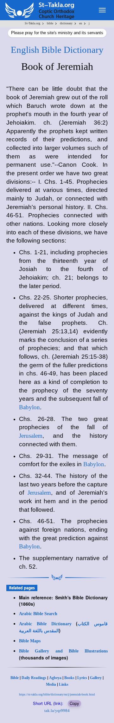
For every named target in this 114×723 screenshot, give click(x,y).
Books (69, 678)
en (80, 23)
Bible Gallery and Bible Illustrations (63, 651)
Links (63, 684)
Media (51, 684)
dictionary (66, 23)
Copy (74, 703)
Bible (14, 678)
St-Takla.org (32, 23)
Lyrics (82, 678)
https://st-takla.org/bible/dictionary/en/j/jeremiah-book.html (57, 694)
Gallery (96, 678)
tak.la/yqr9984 (57, 710)
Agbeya (55, 678)
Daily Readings (34, 678)
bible (50, 23)
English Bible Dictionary (57, 50)
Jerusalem (30, 435)
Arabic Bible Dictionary (45, 623)
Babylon (29, 407)
